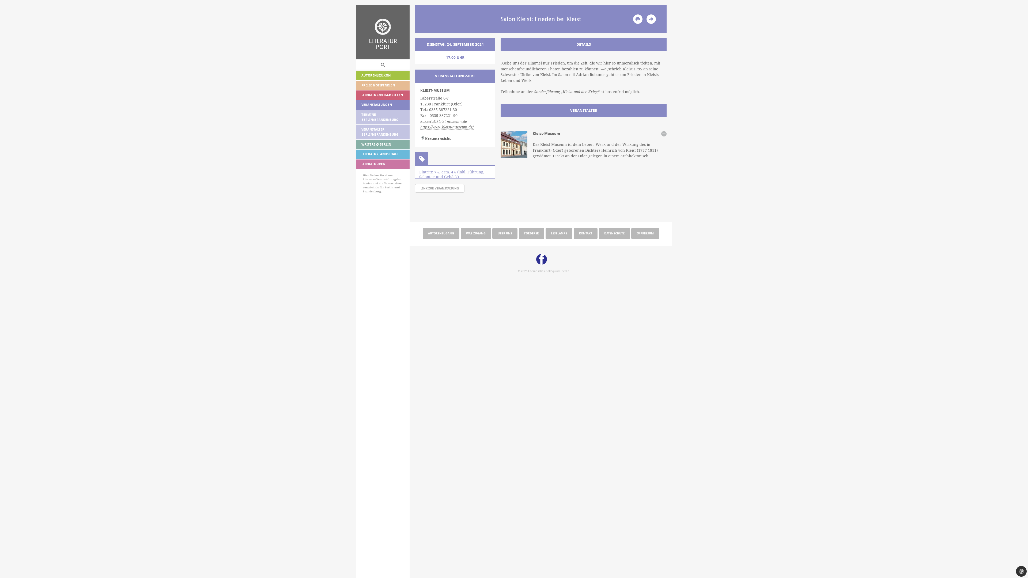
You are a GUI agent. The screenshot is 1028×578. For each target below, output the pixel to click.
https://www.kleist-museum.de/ (447, 127)
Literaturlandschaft (380, 154)
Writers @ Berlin (376, 144)
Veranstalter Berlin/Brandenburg (380, 132)
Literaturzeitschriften (382, 95)
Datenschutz (614, 233)
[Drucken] (637, 19)
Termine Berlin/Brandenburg (380, 117)
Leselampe (559, 233)
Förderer (531, 233)
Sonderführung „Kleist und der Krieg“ (566, 92)
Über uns (505, 233)
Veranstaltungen (376, 104)
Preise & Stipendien (378, 85)
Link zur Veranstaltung (440, 188)
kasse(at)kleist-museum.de (443, 121)
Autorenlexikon (376, 75)
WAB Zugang (476, 233)
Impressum (645, 233)
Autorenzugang (441, 233)
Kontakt (585, 233)
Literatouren (373, 164)
